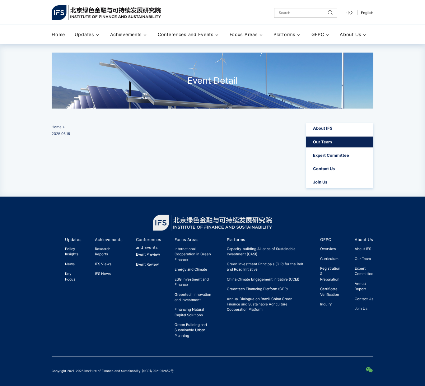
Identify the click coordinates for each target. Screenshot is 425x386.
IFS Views (103, 264)
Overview (328, 249)
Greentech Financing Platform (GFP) (257, 289)
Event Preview (148, 254)
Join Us (320, 181)
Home (58, 34)
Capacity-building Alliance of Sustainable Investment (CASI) (261, 251)
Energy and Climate (191, 269)
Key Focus (70, 276)
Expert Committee (331, 155)
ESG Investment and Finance (192, 282)
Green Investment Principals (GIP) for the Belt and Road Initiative (265, 267)
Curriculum (329, 259)
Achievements (126, 34)
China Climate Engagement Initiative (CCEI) (263, 279)
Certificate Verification (329, 291)
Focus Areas (244, 34)
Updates (84, 34)
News (70, 264)
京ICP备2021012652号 (157, 371)
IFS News (103, 274)
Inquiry (326, 304)
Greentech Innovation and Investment (193, 297)
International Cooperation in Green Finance (193, 254)
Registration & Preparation (330, 273)
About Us (351, 34)
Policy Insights (71, 251)
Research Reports (102, 251)
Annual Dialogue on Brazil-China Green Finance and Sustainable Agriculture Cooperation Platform (259, 304)
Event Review (147, 264)
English (367, 13)
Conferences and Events (186, 34)
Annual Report (361, 286)
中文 (350, 13)
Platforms (284, 34)
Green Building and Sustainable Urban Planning (191, 330)
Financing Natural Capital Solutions (189, 312)
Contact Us (324, 168)
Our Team (322, 141)
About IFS (322, 128)
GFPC (317, 34)
